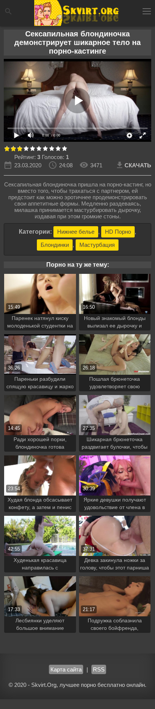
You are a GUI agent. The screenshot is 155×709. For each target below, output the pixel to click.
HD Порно (118, 231)
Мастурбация (97, 245)
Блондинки (55, 245)
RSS (99, 669)
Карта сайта (66, 669)
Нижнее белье (75, 231)
